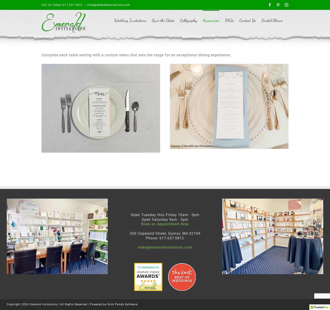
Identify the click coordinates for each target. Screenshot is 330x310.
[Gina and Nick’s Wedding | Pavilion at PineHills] (229, 106)
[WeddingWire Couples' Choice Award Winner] (148, 265)
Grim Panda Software (122, 304)
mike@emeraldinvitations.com (108, 5)
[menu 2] (101, 108)
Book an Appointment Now (165, 224)
